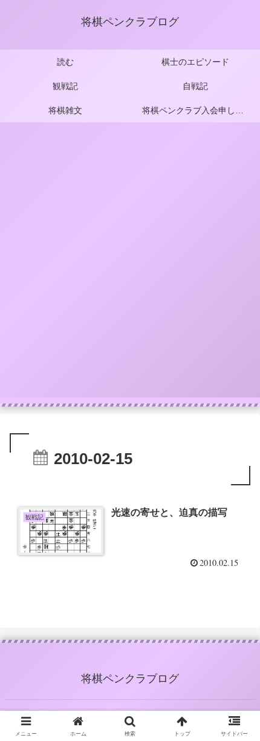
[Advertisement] (130, 267)
